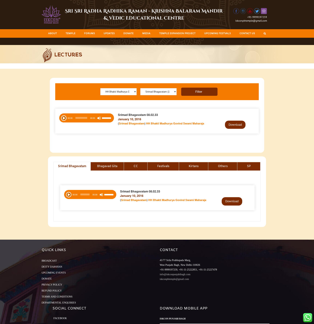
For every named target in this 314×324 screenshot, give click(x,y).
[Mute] (99, 118)
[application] (86, 117)
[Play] (63, 118)
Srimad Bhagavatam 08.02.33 (138, 115)
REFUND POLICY (52, 290)
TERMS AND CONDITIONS (57, 296)
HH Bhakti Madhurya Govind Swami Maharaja (175, 123)
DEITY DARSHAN (52, 266)
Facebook (60, 318)
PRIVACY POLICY (52, 284)
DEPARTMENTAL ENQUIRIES (59, 302)
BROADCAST (49, 260)
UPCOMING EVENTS (54, 272)
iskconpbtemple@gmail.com (251, 20)
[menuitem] (52, 33)
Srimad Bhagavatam (131, 123)
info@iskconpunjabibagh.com (175, 274)
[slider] (107, 118)
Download (235, 125)
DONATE (47, 278)
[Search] (264, 33)
